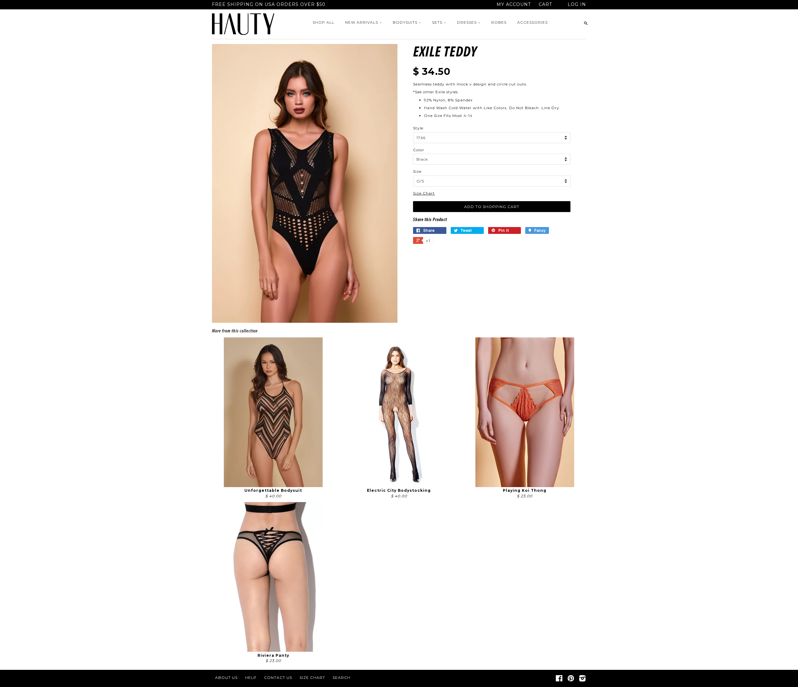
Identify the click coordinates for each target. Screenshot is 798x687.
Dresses (467, 22)
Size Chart (424, 193)
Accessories (532, 22)
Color (418, 150)
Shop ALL (323, 22)
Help (251, 677)
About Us (226, 677)
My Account (514, 4)
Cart (545, 4)
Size (417, 171)
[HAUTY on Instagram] (582, 679)
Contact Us (278, 677)
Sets (438, 22)
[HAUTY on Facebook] (559, 679)
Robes (499, 22)
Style (418, 128)
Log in (577, 4)
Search (341, 677)
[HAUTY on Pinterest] (570, 679)
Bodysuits (406, 22)
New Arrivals (362, 22)
